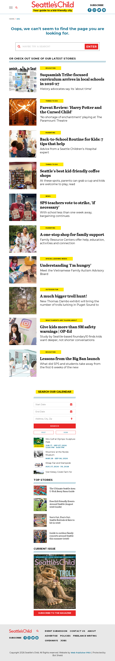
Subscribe (97, 5)
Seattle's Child (32, 652)
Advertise (51, 636)
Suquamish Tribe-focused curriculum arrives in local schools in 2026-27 (72, 79)
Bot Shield (57, 655)
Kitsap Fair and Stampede (58, 463)
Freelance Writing (85, 636)
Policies (65, 636)
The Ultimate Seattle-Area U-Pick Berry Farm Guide (62, 490)
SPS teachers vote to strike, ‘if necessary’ (67, 205)
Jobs (64, 640)
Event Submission (56, 631)
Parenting (50, 133)
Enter (91, 46)
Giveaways (51, 640)
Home (11, 19)
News (48, 196)
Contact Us (77, 631)
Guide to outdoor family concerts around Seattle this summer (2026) (61, 535)
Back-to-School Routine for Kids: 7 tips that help (71, 141)
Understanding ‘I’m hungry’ (65, 265)
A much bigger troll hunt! (63, 296)
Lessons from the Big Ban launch (70, 358)
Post (44, 432)
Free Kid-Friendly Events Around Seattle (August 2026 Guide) (62, 504)
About (92, 631)
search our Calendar (54, 391)
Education (51, 68)
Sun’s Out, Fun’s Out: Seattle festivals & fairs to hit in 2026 (62, 519)
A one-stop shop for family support (72, 234)
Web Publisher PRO (81, 652)
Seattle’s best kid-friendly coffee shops (70, 173)
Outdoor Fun (52, 289)
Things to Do (52, 101)
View (66, 432)
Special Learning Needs (56, 259)
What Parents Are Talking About (61, 320)
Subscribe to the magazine (54, 613)
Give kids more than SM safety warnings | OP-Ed (68, 329)
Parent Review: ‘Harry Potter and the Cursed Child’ (71, 110)
